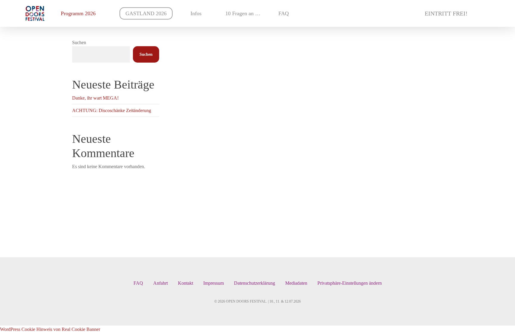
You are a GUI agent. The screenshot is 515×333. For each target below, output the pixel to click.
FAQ (138, 283)
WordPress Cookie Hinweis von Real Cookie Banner (50, 329)
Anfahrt (160, 283)
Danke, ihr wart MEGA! (95, 97)
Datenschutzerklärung (254, 283)
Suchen (79, 42)
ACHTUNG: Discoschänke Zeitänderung (111, 110)
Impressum (213, 283)
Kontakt (185, 283)
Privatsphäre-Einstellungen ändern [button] (349, 283)
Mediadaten (296, 283)
